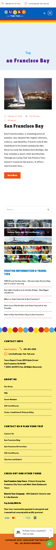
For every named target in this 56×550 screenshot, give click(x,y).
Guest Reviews (10, 399)
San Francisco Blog (12, 440)
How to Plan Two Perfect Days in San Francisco (24, 315)
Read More (12, 175)
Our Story (8, 386)
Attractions (12, 120)
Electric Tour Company (14, 494)
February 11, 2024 (15, 116)
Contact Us (9, 434)
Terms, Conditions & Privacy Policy (19, 412)
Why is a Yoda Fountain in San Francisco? (22, 299)
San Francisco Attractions (15, 446)
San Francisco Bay (24, 126)
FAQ (5, 393)
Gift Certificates (11, 406)
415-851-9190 (16, 3)
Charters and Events (13, 459)
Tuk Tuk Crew (34, 116)
